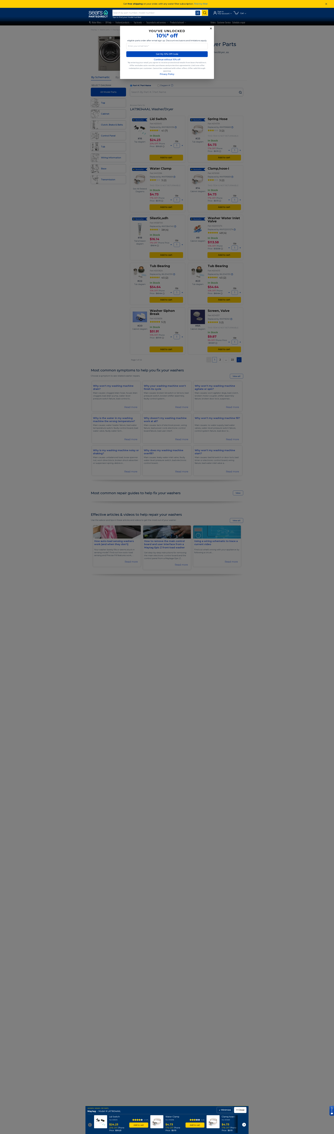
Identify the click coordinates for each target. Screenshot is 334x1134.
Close (240, 1110)
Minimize (225, 1110)
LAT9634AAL (114, 1111)
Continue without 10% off (167, 59)
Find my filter (201, 4)
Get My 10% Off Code (167, 54)
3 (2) (202, 1120)
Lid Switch (114, 1116)
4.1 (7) (146, 1120)
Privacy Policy (167, 74)
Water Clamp (172, 1116)
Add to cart (139, 1125)
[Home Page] (99, 14)
